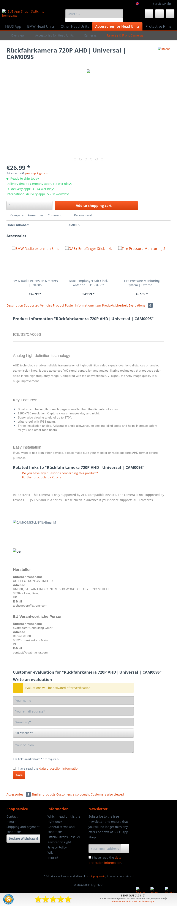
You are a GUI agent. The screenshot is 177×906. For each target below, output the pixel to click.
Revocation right (59, 842)
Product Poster (64, 305)
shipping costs (96, 876)
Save (19, 775)
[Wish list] (149, 13)
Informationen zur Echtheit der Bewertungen (133, 901)
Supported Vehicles (38, 305)
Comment (55, 215)
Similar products (43, 794)
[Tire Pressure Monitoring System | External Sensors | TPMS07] (141, 261)
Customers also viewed (107, 794)
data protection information (59, 768)
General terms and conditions (61, 829)
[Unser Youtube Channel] (169, 891)
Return (11, 822)
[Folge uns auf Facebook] (140, 891)
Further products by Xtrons (41, 477)
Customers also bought (73, 794)
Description (14, 305)
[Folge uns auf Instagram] (154, 891)
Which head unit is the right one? (63, 819)
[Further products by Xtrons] (164, 54)
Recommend (82, 215)
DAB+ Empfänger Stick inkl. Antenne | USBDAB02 (88, 283)
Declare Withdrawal (23, 838)
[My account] (159, 13)
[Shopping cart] (170, 13)
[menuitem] (94, 15)
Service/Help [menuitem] (162, 4)
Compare (16, 215)
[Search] (119, 13)
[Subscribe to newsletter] (125, 848)
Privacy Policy (57, 847)
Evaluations (140, 305)
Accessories (17, 794)
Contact (11, 816)
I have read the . (48, 768)
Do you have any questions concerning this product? (59, 473)
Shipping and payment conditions (23, 829)
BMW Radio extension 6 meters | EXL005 (35, 283)
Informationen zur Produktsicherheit (102, 305)
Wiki (50, 852)
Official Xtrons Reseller (63, 837)
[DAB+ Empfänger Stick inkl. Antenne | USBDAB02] (88, 261)
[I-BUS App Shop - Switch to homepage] (26, 14)
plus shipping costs (36, 173)
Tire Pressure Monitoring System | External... (142, 283)
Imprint (52, 857)
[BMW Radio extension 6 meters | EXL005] (35, 261)
